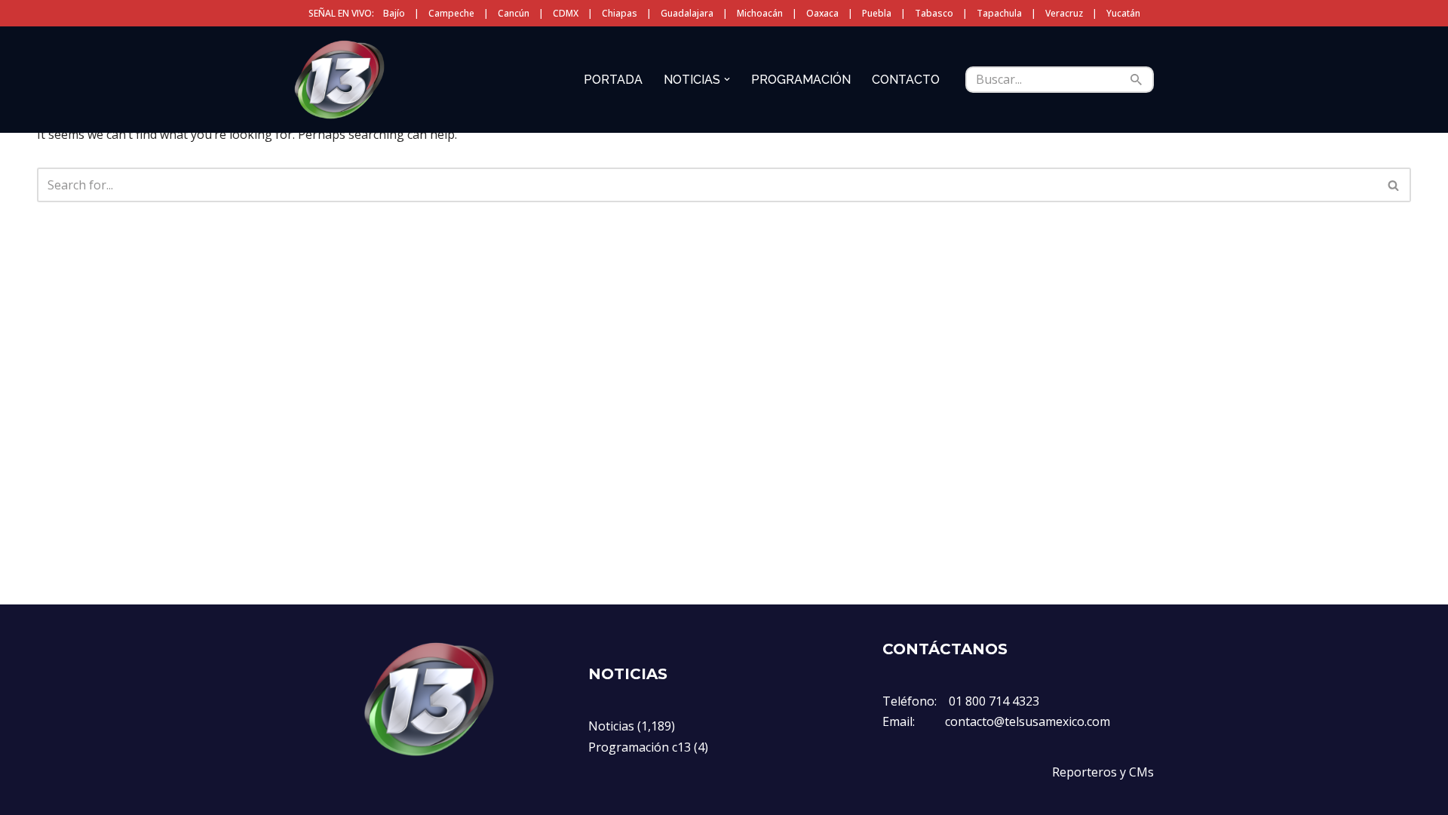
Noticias (611, 726)
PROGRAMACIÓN (801, 79)
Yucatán (1123, 13)
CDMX (565, 13)
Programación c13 (639, 747)
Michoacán (760, 13)
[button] (727, 79)
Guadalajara (687, 13)
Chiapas (619, 13)
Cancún (513, 13)
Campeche (451, 13)
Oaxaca (822, 13)
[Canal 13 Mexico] (339, 79)
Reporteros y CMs (1103, 772)
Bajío (394, 13)
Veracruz (1064, 13)
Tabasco (934, 13)
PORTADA (613, 79)
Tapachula (999, 13)
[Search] (1137, 79)
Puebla (876, 13)
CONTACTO (906, 79)
